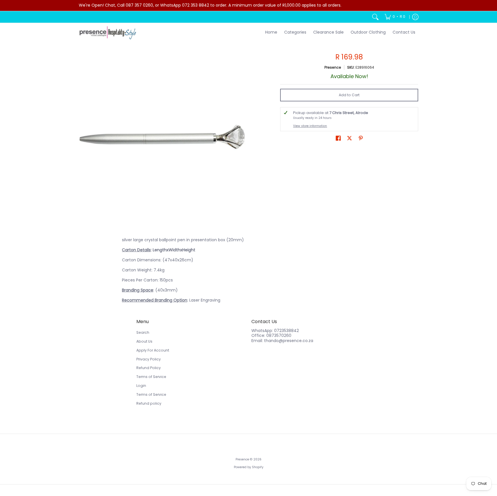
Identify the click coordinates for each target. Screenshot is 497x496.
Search (142, 332)
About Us (144, 341)
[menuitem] (395, 17)
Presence (332, 67)
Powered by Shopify (248, 467)
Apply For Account (152, 350)
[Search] (375, 17)
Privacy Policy (148, 359)
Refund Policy (148, 367)
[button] (338, 138)
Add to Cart (349, 94)
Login (141, 385)
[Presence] (107, 32)
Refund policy (148, 403)
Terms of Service (151, 376)
